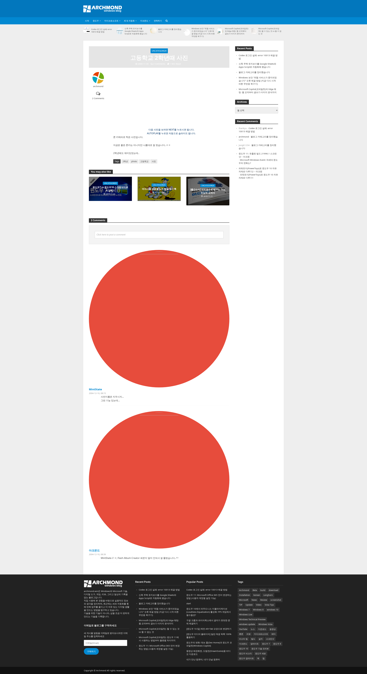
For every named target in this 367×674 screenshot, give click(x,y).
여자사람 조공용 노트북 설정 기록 (159, 188)
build (262, 590)
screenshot (276, 600)
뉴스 (253, 629)
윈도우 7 (266, 643)
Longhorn (268, 595)
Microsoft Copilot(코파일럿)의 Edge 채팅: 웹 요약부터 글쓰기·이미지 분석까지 (236, 31)
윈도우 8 (277, 643)
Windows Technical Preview (252, 619)
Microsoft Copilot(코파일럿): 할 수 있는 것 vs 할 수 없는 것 (269, 31)
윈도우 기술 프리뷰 (260, 648)
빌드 (253, 638)
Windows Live (245, 614)
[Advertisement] (231, 8)
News (254, 600)
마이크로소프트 (111, 20)
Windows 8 (258, 609)
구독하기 (91, 651)
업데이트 (255, 643)
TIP (240, 604)
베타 (274, 634)
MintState (95, 389)
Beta (255, 590)
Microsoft (243, 600)
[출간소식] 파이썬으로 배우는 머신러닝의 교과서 (208, 191)
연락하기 (158, 20)
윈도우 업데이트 (246, 658)
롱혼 (241, 634)
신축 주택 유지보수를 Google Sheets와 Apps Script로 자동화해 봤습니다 (136, 31)
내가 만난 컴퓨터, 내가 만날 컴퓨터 (203, 659)
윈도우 (96, 20)
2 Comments (159, 63)
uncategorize (159, 50)
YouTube (243, 629)
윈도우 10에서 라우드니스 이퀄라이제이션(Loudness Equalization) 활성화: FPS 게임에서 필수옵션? (208, 611)
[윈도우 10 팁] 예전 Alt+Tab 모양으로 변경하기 (208, 628)
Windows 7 (244, 609)
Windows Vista (265, 624)
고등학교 (144, 161)
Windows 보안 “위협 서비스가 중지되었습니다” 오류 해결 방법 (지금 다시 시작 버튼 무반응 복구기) (203, 32)
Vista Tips (269, 604)
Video (258, 604)
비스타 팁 (243, 638)
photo (134, 161)
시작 (87, 20)
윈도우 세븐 (260, 653)
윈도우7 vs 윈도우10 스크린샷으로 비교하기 (110, 189)
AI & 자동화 (129, 20)
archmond (98, 86)
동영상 (273, 629)
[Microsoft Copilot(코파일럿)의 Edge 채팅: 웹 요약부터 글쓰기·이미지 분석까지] (220, 31)
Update (249, 604)
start (188, 603)
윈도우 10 (243, 648)
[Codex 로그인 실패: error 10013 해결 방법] (86, 30)
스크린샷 (270, 638)
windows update (247, 624)
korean (256, 595)
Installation (244, 595)
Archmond (244, 590)
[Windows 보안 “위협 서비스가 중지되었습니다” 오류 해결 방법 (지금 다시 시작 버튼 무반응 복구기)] (187, 32)
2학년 (125, 161)
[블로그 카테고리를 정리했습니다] (153, 30)
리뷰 (249, 634)
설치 (261, 638)
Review (263, 600)
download (273, 590)
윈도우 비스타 (245, 653)
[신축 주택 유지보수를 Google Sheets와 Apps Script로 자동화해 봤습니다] (120, 31)
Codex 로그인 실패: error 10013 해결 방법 (101, 30)
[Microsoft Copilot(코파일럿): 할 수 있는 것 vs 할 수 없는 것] (253, 31)
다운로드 (262, 629)
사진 (154, 161)
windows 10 (272, 609)
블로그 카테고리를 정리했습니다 (169, 30)
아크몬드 (144, 20)
